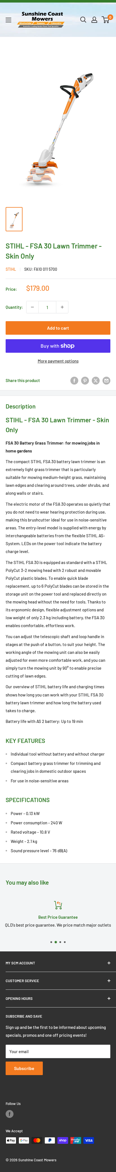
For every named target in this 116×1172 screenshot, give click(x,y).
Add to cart (58, 327)
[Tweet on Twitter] (96, 380)
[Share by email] (106, 380)
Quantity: (14, 307)
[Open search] (83, 20)
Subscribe (24, 1068)
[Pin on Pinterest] (85, 380)
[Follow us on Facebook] (10, 1114)
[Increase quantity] (62, 307)
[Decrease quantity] (32, 307)
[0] (105, 19)
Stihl (11, 269)
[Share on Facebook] (74, 380)
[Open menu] (8, 20)
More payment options (58, 360)
